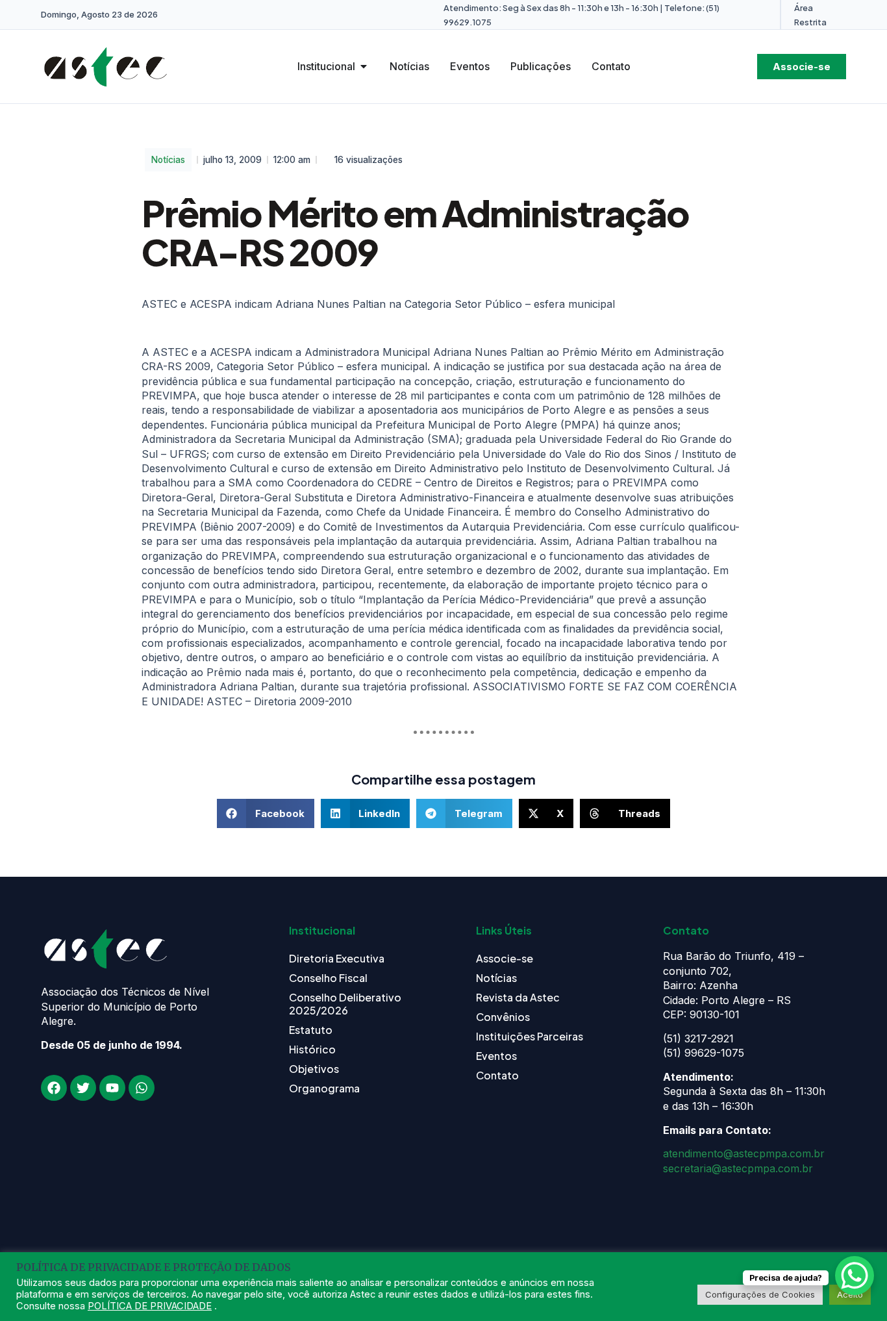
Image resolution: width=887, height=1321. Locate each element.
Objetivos (314, 1069)
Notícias (168, 160)
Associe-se (504, 958)
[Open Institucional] (363, 66)
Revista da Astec (518, 997)
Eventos (496, 1056)
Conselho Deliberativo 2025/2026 (345, 1003)
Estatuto (310, 1030)
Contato (497, 1075)
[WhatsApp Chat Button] (854, 1275)
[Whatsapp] (142, 1088)
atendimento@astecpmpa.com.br (744, 1153)
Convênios (503, 1017)
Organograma (324, 1088)
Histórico (312, 1049)
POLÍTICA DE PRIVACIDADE (150, 1306)
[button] (265, 813)
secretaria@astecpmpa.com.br (738, 1168)
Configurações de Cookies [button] (760, 1294)
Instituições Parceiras (529, 1036)
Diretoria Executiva (336, 958)
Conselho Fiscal (328, 978)
